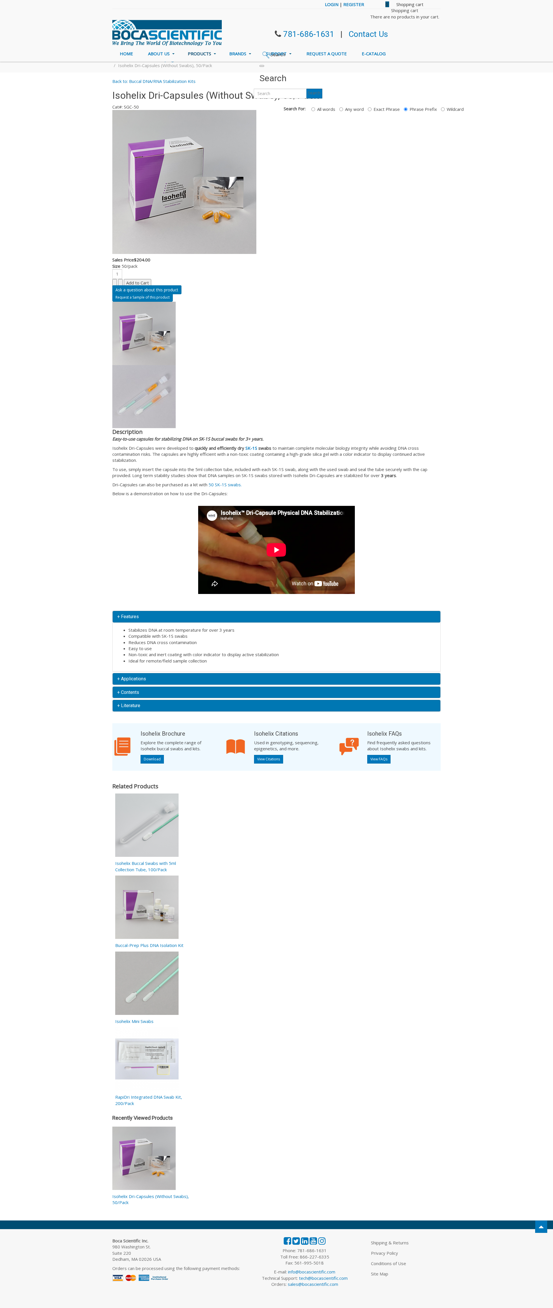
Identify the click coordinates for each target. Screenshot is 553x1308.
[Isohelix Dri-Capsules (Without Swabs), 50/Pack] (144, 1159)
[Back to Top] (541, 1226)
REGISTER (353, 4)
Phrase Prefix (423, 109)
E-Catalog (374, 53)
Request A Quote (326, 53)
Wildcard (455, 109)
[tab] (276, 616)
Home (126, 53)
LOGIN (331, 4)
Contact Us (368, 34)
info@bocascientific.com (311, 1272)
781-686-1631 (308, 34)
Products (200, 53)
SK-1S (251, 448)
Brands (238, 53)
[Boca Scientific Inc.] (167, 33)
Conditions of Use (388, 1263)
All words (326, 109)
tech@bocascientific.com (323, 1278)
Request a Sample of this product (142, 297)
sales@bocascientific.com (313, 1284)
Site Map (379, 1274)
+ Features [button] (128, 616)
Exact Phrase (387, 109)
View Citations (268, 759)
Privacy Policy (384, 1253)
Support (277, 53)
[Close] (262, 66)
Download (152, 759)
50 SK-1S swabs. (225, 484)
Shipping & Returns (390, 1243)
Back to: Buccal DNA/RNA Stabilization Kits (154, 81)
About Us (159, 53)
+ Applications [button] (131, 678)
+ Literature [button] (128, 705)
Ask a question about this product (146, 290)
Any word (354, 109)
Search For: (295, 108)
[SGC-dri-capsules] (184, 181)
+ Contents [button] (128, 692)
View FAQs (378, 759)
